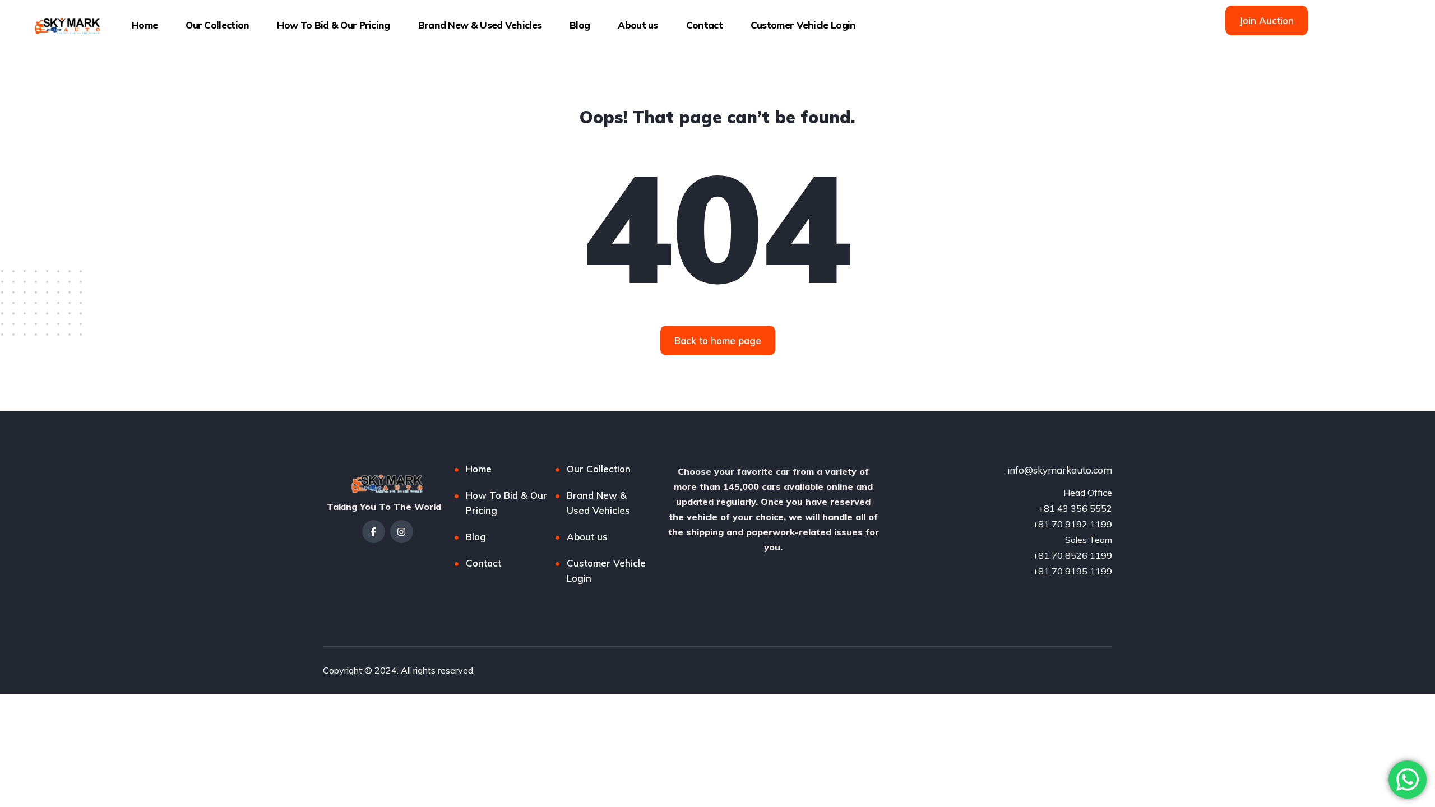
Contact (704, 25)
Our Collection (217, 25)
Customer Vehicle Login (803, 25)
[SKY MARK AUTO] (65, 25)
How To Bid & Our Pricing (333, 25)
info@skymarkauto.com (1059, 470)
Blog (580, 25)
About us (638, 25)
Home (145, 25)
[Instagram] (401, 531)
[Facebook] (373, 531)
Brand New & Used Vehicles (480, 25)
